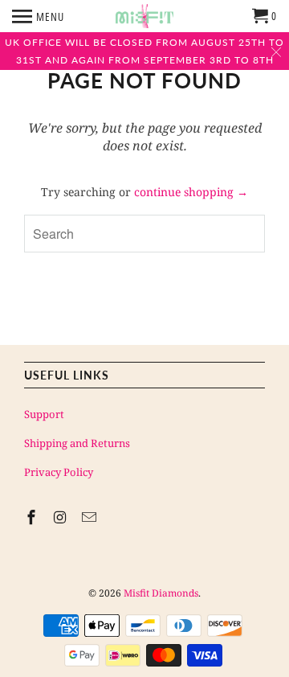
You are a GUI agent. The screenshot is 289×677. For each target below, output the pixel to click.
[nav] (38, 16)
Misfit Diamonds (161, 593)
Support (44, 414)
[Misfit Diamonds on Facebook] (33, 517)
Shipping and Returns (77, 443)
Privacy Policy (58, 472)
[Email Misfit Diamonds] (91, 517)
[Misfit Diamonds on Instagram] (62, 517)
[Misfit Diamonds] (144, 16)
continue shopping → (191, 191)
